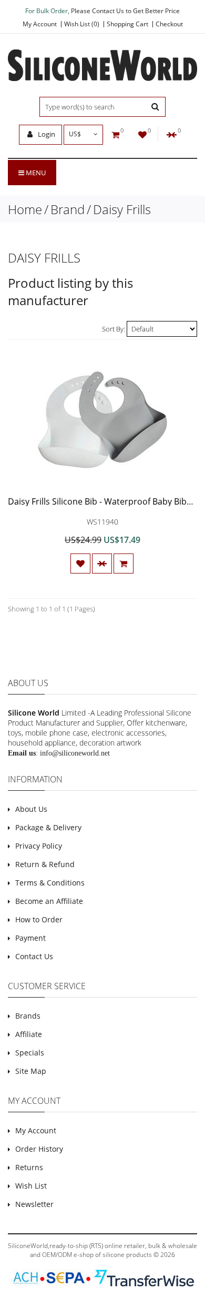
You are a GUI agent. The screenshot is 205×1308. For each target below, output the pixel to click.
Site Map (30, 1071)
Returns (29, 1167)
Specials (29, 1053)
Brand (67, 209)
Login (45, 134)
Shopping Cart (127, 24)
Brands (27, 1016)
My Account (40, 24)
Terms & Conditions (50, 883)
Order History (39, 1149)
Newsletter (34, 1204)
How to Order (39, 919)
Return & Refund (45, 864)
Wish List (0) (81, 24)
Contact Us (34, 956)
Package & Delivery (48, 827)
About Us (31, 809)
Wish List (31, 1186)
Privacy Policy (38, 846)
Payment (30, 938)
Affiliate (28, 1034)
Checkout (169, 24)
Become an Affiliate (49, 901)
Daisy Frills (122, 209)
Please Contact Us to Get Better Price (125, 10)
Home (25, 209)
